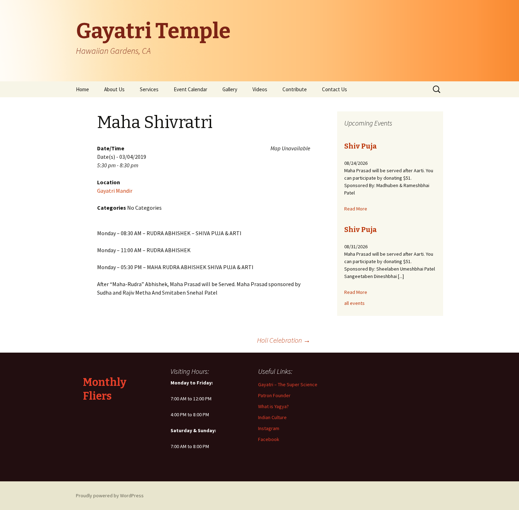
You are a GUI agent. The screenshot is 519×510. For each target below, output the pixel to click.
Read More (355, 208)
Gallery (229, 89)
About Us (114, 89)
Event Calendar (190, 89)
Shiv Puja (360, 146)
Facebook (268, 439)
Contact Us (334, 89)
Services (149, 89)
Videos (259, 89)
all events (354, 303)
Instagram (268, 428)
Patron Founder (274, 395)
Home (82, 89)
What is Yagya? (273, 406)
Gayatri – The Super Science (287, 384)
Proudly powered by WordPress (110, 495)
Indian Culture (272, 417)
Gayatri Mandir (114, 190)
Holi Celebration (283, 340)
